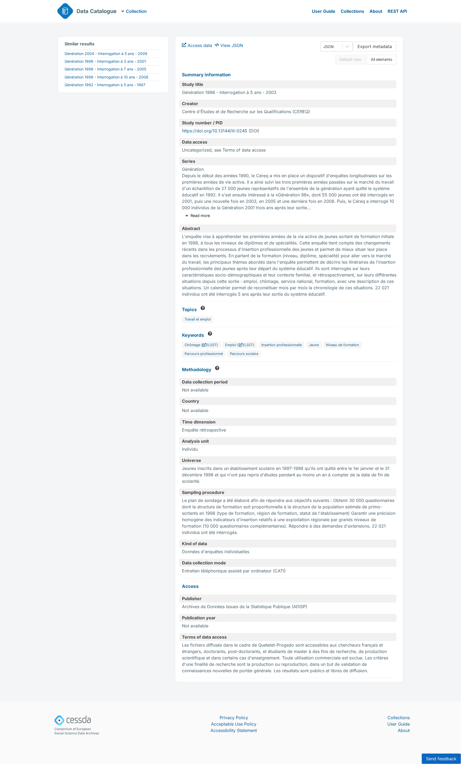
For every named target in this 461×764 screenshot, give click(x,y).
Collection (136, 11)
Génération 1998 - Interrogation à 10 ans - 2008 (106, 77)
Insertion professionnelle (281, 345)
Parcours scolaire (244, 354)
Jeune (314, 345)
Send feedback (441, 758)
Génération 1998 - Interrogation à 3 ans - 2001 (105, 61)
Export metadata (374, 46)
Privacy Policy (234, 717)
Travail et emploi (198, 319)
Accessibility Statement (233, 730)
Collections (352, 11)
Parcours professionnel (204, 354)
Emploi (230, 345)
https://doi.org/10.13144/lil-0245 (214, 130)
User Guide (323, 11)
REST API (397, 11)
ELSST (211, 345)
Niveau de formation (342, 345)
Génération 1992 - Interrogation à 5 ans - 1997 (105, 84)
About (375, 11)
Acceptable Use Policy (233, 724)
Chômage (192, 345)
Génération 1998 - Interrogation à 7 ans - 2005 (105, 69)
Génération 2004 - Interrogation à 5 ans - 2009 (106, 53)
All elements (381, 59)
